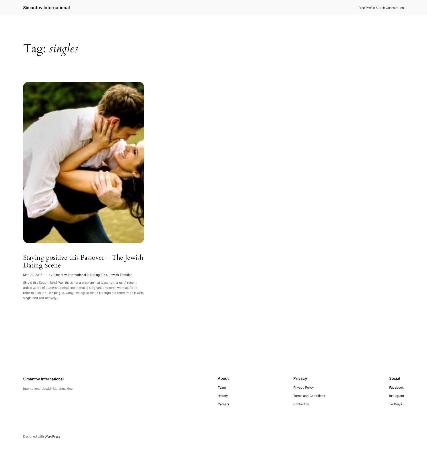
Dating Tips (98, 275)
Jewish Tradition (120, 275)
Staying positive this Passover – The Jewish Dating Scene (83, 262)
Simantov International (46, 7)
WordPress (52, 436)
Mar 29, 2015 (32, 275)
